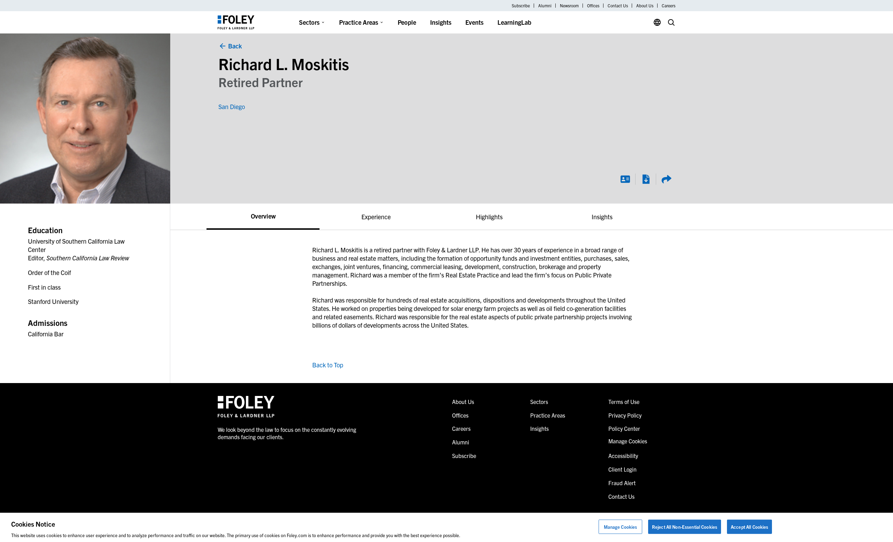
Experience (376, 217)
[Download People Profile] (645, 179)
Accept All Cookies (749, 526)
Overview (263, 216)
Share (666, 179)
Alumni (544, 5)
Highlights (489, 217)
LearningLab (514, 22)
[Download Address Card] (625, 179)
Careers (668, 5)
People (407, 22)
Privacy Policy (624, 415)
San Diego (231, 106)
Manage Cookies (620, 526)
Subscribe (521, 5)
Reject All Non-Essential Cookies (684, 526)
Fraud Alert (622, 482)
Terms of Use (623, 401)
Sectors (309, 22)
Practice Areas (358, 22)
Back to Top (327, 365)
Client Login (622, 469)
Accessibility (623, 455)
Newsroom (569, 5)
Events (474, 22)
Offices (593, 5)
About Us (644, 5)
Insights (440, 22)
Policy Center (624, 428)
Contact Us (618, 5)
